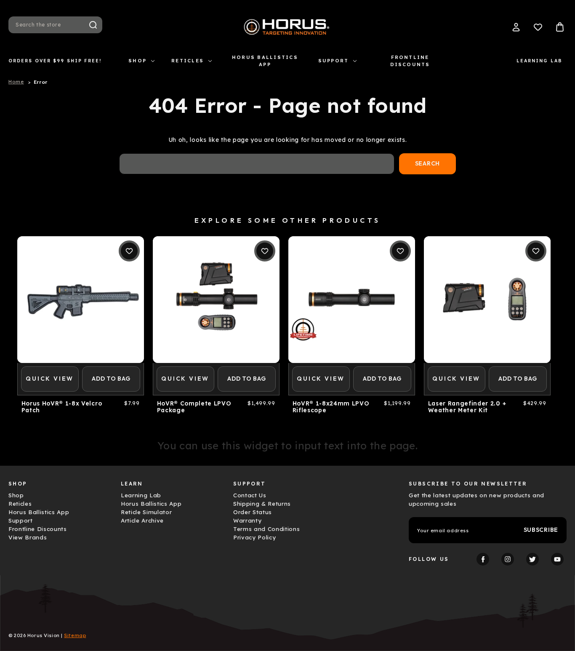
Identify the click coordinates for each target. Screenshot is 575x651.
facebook (483, 559)
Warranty (247, 520)
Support (333, 61)
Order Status (252, 512)
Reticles (187, 61)
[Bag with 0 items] (560, 27)
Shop (137, 61)
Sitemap (75, 635)
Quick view (50, 378)
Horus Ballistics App (265, 60)
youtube (557, 559)
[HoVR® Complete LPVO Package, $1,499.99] (216, 299)
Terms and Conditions (266, 529)
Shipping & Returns (262, 503)
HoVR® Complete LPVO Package (194, 407)
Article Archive (142, 520)
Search (93, 25)
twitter (532, 559)
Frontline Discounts (410, 60)
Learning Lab (539, 61)
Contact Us (249, 495)
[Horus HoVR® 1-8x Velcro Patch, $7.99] (80, 299)
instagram (507, 559)
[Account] (516, 27)
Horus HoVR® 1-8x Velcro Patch (61, 407)
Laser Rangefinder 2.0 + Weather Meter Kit (467, 407)
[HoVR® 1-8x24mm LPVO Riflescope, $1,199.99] (351, 299)
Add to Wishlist (129, 250)
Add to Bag (111, 378)
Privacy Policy (254, 537)
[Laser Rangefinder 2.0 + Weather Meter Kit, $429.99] (487, 299)
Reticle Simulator (146, 512)
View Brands (27, 537)
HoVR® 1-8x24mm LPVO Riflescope (331, 407)
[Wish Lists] (538, 27)
